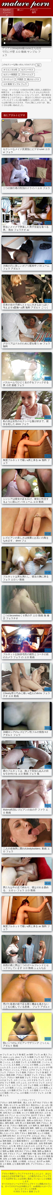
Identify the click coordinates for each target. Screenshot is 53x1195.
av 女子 (48, 1108)
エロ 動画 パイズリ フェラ (32, 1093)
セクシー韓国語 (10, 74)
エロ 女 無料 (39, 1110)
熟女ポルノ (36, 1105)
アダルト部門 (34, 11)
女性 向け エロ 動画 (12, 1113)
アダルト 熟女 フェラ (41, 1077)
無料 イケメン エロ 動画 (14, 1156)
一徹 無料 (22, 1131)
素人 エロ (27, 1102)
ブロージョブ (27, 74)
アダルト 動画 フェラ (25, 4)
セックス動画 (44, 1133)
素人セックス (33, 79)
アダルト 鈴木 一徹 (22, 1118)
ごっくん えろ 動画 (11, 1065)
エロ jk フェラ (6, 1080)
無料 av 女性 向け (35, 1120)
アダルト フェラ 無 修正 (38, 1072)
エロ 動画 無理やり (21, 1141)
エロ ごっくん (20, 1080)
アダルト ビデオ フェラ (31, 1070)
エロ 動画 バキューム (9, 1093)
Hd (38, 65)
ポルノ (44, 1136)
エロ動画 (22, 1161)
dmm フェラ (20, 1057)
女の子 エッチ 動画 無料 (34, 1148)
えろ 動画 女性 (31, 1143)
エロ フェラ (17, 1085)
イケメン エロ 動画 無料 (38, 1131)
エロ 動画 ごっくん (13, 1088)
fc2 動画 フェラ (14, 1059)
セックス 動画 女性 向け (32, 1113)
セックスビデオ (23, 1115)
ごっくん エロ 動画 (29, 1065)
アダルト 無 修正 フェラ (27, 1075)
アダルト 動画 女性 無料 (23, 1128)
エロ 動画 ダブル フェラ (18, 1090)
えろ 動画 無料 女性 (21, 1164)
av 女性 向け (24, 1105)
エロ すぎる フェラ (35, 1080)
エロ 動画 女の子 (38, 1141)
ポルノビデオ (6, 1110)
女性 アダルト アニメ (12, 1154)
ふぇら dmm (44, 1065)
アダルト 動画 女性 (18, 1125)
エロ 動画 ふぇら (30, 1088)
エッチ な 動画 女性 (35, 1108)
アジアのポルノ (38, 1164)
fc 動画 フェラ (33, 1057)
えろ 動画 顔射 (34, 1062)
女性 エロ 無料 (9, 1159)
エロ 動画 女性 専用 (42, 1159)
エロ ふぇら (21, 1083)
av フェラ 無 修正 (17, 1054)
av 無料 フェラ (33, 1054)
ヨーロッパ (8, 79)
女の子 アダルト (38, 1115)
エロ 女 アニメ (42, 1146)
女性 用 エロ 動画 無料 (25, 1123)
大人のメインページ (7, 12)
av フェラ (4, 1054)
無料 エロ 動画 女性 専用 (14, 1108)
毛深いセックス (11, 1105)
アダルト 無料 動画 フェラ (19, 1077)
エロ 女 (47, 1113)
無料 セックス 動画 (43, 1128)
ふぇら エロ (33, 1067)
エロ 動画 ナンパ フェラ (40, 1090)
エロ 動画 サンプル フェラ (15, 84)
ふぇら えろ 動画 (19, 1067)
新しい (20, 10)
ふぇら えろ (5, 1067)
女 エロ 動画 (5, 1164)
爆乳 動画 (9, 1123)
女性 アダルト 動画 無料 (25, 1133)
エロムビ (36, 1136)
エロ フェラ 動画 (30, 1085)
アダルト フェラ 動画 (16, 1072)
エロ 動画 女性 (19, 1120)
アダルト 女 (18, 1143)
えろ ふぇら (27, 1059)
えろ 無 (12, 1146)
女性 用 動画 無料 (25, 1159)
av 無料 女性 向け (8, 1136)
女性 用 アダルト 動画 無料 (29, 1138)
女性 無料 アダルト (8, 1131)
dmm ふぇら (8, 1057)
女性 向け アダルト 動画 (25, 1151)
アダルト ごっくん (11, 1070)
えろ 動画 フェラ (19, 1062)
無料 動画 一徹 (29, 1154)
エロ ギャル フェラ (36, 1083)
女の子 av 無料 (43, 1161)
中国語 (20, 79)
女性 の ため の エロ (26, 1146)
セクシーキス (27, 69)
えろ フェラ (38, 1059)
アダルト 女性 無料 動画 (11, 1102)
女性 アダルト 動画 (8, 1161)
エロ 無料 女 (33, 1125)
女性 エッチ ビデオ (40, 1118)
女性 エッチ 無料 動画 (23, 1110)
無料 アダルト (42, 1123)
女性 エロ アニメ (7, 1115)
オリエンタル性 (10, 69)
